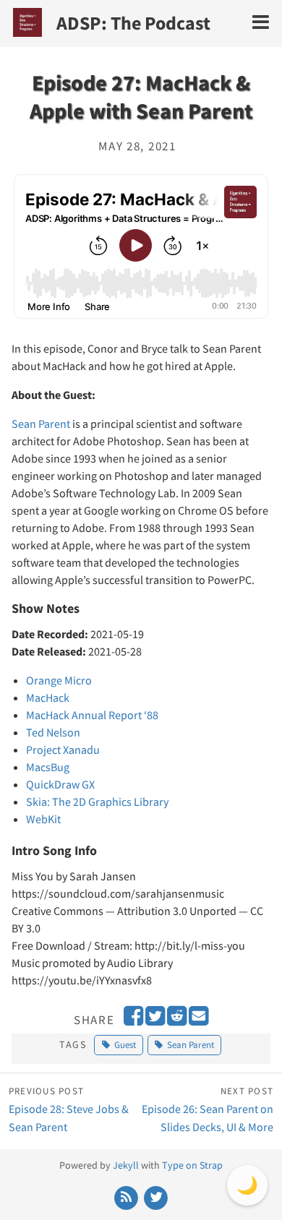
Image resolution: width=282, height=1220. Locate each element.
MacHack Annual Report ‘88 (92, 715)
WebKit (43, 819)
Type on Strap (192, 1165)
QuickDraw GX (60, 784)
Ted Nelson (53, 732)
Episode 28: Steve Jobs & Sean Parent (69, 1109)
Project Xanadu (63, 749)
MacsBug (47, 767)
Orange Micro (59, 680)
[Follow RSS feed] (127, 1196)
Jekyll (126, 1165)
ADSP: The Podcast (133, 23)
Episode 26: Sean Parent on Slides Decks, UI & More (207, 1109)
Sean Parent (41, 423)
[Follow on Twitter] (156, 1196)
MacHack (47, 697)
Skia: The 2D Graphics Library (97, 801)
